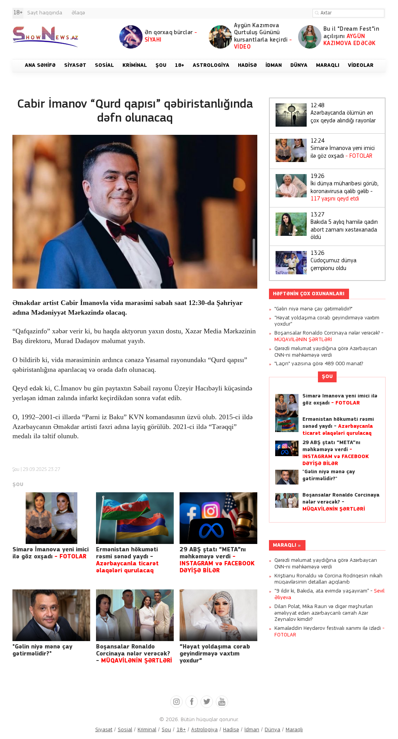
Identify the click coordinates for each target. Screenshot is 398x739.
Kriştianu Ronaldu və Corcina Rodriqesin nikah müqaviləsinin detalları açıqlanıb (328, 579)
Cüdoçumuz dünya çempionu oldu (333, 261)
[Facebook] (191, 701)
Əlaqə (78, 13)
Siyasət (103, 730)
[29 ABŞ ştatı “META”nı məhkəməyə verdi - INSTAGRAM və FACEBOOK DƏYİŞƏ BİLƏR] (218, 518)
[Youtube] (222, 701)
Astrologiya (204, 730)
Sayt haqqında (44, 13)
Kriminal (147, 730)
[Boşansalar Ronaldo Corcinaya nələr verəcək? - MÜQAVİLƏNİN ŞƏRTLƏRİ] (135, 615)
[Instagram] (176, 701)
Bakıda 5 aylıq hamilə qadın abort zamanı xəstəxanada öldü (344, 226)
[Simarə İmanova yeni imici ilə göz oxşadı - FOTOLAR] (51, 518)
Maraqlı (284, 545)
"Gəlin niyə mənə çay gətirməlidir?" (313, 309)
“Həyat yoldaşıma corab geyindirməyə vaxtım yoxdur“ (215, 654)
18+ (181, 730)
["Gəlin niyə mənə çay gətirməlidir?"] (51, 615)
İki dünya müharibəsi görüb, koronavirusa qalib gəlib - (345, 188)
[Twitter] (207, 701)
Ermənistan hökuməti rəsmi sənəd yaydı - (338, 426)
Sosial (125, 730)
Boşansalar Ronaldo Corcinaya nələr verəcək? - (134, 654)
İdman (251, 730)
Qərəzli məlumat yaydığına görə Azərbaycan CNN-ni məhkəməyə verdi (325, 352)
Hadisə (231, 730)
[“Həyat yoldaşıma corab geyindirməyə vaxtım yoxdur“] (218, 615)
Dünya (272, 730)
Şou (15, 469)
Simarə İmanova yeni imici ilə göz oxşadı (343, 148)
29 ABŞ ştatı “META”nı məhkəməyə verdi (335, 453)
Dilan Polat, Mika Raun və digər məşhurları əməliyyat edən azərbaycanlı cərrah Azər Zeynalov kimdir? (323, 613)
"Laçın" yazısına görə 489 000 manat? (318, 364)
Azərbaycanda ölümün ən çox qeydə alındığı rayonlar (343, 113)
